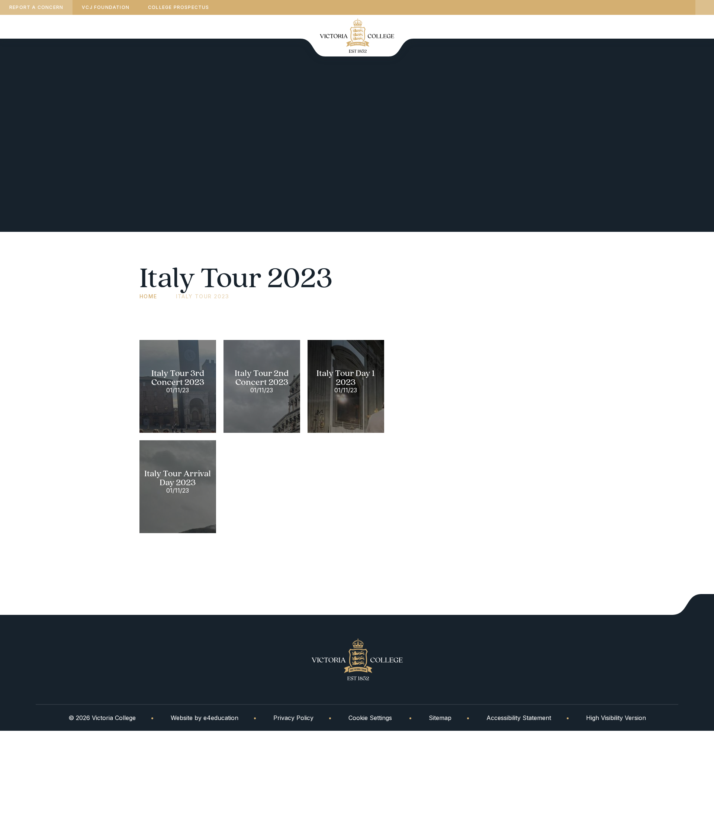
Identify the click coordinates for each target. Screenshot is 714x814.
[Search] (704, 7)
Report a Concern (36, 7)
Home (148, 296)
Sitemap (440, 717)
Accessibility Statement (518, 717)
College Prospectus (178, 7)
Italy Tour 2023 (202, 296)
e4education (220, 717)
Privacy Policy (293, 717)
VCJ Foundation (105, 7)
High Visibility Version (616, 717)
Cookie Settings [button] (370, 717)
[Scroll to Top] (693, 604)
